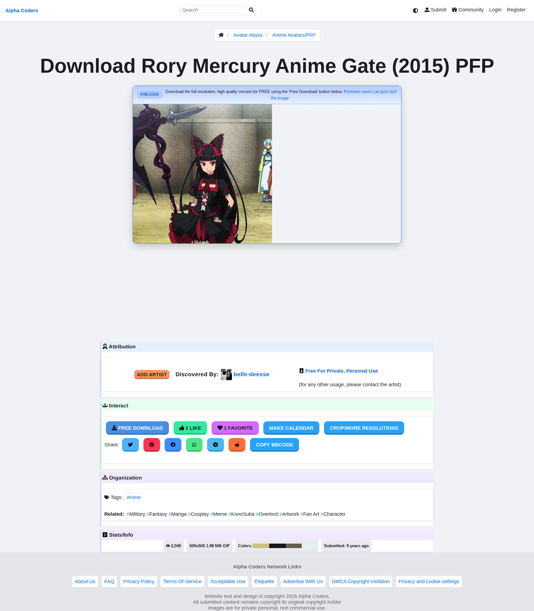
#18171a (277, 546)
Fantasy (158, 514)
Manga (178, 514)
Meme (219, 514)
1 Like (192, 428)
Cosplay (199, 514)
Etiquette (264, 581)
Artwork (289, 514)
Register (516, 10)
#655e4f (294, 546)
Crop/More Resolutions (364, 428)
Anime (134, 497)
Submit (437, 10)
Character (333, 514)
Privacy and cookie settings (429, 581)
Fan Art (310, 514)
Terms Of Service (182, 581)
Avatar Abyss (248, 35)
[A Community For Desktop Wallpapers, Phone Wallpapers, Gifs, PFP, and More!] (221, 35)
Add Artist (152, 374)
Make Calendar (291, 428)
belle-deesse (252, 374)
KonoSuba (242, 514)
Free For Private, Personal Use (341, 371)
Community (470, 10)
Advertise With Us (303, 581)
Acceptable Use (228, 581)
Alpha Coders (22, 10)
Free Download (140, 428)
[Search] (251, 10)
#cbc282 (260, 546)
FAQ (109, 581)
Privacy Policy (138, 581)
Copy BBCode (274, 445)
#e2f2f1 (309, 546)
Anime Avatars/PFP (294, 35)
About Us (85, 581)
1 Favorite (237, 428)
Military (137, 514)
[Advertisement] (267, 291)
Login (495, 10)
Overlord (267, 514)
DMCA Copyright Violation (361, 581)
